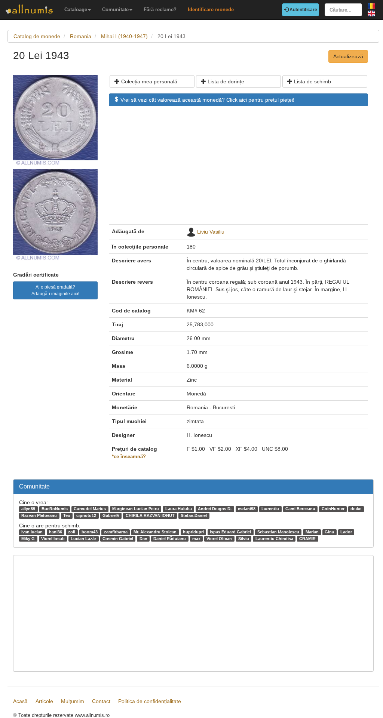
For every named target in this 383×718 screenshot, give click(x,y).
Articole (44, 701)
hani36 (55, 532)
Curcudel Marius (90, 508)
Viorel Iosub (53, 538)
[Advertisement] (238, 169)
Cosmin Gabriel (117, 538)
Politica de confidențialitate (149, 701)
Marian (312, 532)
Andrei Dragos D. (215, 508)
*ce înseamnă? (129, 456)
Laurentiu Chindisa (274, 538)
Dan (143, 538)
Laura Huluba (178, 508)
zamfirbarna (116, 532)
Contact (101, 701)
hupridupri (193, 532)
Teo (66, 515)
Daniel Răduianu (169, 538)
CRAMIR (307, 538)
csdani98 (246, 508)
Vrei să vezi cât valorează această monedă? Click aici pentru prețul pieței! (206, 100)
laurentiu (270, 508)
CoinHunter (333, 508)
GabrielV (110, 515)
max (196, 538)
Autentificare (302, 9)
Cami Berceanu (300, 508)
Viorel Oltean (219, 538)
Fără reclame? (160, 9)
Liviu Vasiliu (210, 232)
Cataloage (75, 9)
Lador (346, 532)
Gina (329, 532)
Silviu (243, 538)
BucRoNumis (55, 508)
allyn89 (28, 508)
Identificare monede (211, 9)
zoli (71, 532)
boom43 (90, 532)
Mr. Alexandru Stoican (155, 532)
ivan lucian (32, 532)
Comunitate (115, 9)
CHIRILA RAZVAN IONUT (150, 515)
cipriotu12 (86, 515)
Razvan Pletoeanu (39, 515)
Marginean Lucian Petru (135, 508)
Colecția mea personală (148, 81)
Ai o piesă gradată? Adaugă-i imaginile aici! (55, 290)
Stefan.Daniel (194, 515)
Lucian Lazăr (83, 538)
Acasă (20, 701)
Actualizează (348, 56)
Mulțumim (72, 701)
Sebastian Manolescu (278, 532)
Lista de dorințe (225, 81)
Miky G (28, 538)
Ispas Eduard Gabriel (230, 532)
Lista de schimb (311, 81)
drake (355, 508)
